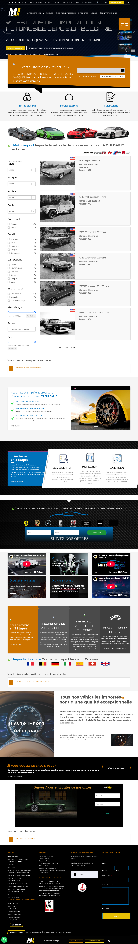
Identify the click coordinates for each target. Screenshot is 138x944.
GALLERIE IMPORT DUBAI (15, 892)
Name (105, 863)
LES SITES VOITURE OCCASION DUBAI (51, 888)
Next (73, 348)
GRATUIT (124, 24)
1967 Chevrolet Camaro (92, 232)
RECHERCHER (35, 13)
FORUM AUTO (76, 941)
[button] (22, 224)
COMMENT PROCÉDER (66, 13)
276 (66, 348)
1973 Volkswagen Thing (92, 197)
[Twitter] (12, 2)
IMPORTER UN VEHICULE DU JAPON (19, 875)
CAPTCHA (105, 908)
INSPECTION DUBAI (14, 881)
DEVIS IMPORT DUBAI (14, 878)
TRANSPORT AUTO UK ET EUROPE (50, 896)
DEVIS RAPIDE (15, 426)
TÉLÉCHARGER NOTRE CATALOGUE (113, 76)
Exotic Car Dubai (13, 903)
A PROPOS (83, 13)
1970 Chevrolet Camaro (92, 257)
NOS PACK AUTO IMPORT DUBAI (18, 884)
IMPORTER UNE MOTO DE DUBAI (49, 884)
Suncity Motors (12, 906)
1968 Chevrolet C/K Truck (94, 286)
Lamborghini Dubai (14, 920)
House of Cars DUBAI (14, 917)
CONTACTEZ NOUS (109, 13)
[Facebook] (9, 2)
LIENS (80, 874)
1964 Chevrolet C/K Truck (94, 312)
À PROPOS (11, 865)
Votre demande (107, 885)
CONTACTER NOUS (14, 897)
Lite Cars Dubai (12, 909)
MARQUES (48, 13)
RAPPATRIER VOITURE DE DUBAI (49, 891)
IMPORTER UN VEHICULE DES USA (18, 873)
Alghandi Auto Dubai (14, 914)
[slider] (8, 312)
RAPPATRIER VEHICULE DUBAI (17, 889)
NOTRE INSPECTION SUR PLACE (49, 881)
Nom (117, 871)
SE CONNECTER (94, 941)
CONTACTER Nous (15, 644)
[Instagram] (18, 2)
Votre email (107, 876)
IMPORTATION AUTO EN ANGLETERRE (19, 870)
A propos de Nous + (17, 481)
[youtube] (25, 2)
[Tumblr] (22, 2)
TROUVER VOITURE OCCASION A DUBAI (51, 886)
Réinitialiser (31, 316)
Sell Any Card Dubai (14, 912)
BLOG (94, 13)
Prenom (104, 871)
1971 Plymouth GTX (89, 160)
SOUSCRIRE (97, 532)
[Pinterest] (15, 2)
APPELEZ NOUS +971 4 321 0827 (18, 859)
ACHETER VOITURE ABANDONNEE (49, 893)
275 (60, 348)
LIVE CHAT (16, 925)
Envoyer (107, 813)
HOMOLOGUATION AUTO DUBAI (18, 886)
